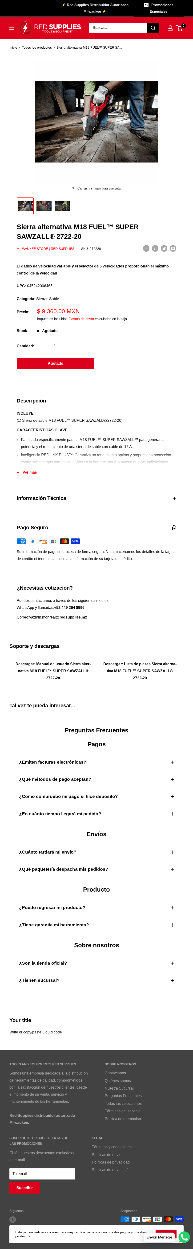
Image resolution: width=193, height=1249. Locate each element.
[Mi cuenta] (170, 28)
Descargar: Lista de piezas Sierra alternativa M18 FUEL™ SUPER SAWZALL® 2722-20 (140, 671)
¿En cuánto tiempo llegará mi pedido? (60, 813)
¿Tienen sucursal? (39, 980)
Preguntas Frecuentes (123, 1096)
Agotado (55, 363)
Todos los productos (37, 47)
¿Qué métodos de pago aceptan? (55, 779)
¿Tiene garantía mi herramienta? (54, 924)
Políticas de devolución (111, 1170)
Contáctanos (115, 1073)
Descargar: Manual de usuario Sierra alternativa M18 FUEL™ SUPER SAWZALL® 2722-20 (53, 671)
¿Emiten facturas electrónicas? (52, 762)
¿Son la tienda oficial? (43, 963)
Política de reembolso (123, 1119)
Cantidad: (25, 346)
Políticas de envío (106, 1155)
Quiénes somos (118, 1081)
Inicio (13, 47)
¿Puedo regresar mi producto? (52, 907)
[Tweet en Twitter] (164, 248)
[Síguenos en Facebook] (12, 1219)
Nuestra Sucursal (119, 1088)
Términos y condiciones (112, 1147)
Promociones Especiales (161, 8)
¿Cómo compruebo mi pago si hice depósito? (68, 796)
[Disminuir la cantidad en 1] (42, 346)
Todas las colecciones (123, 1104)
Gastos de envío (81, 319)
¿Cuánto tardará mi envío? (47, 852)
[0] (180, 28)
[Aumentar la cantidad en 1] (67, 346)
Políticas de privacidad (111, 1162)
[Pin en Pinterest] (155, 248)
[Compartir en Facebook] (146, 248)
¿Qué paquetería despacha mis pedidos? (63, 869)
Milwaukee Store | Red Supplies (45, 249)
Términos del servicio (123, 1111)
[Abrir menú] (11, 28)
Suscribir (24, 1188)
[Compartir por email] (173, 248)
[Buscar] (153, 28)
